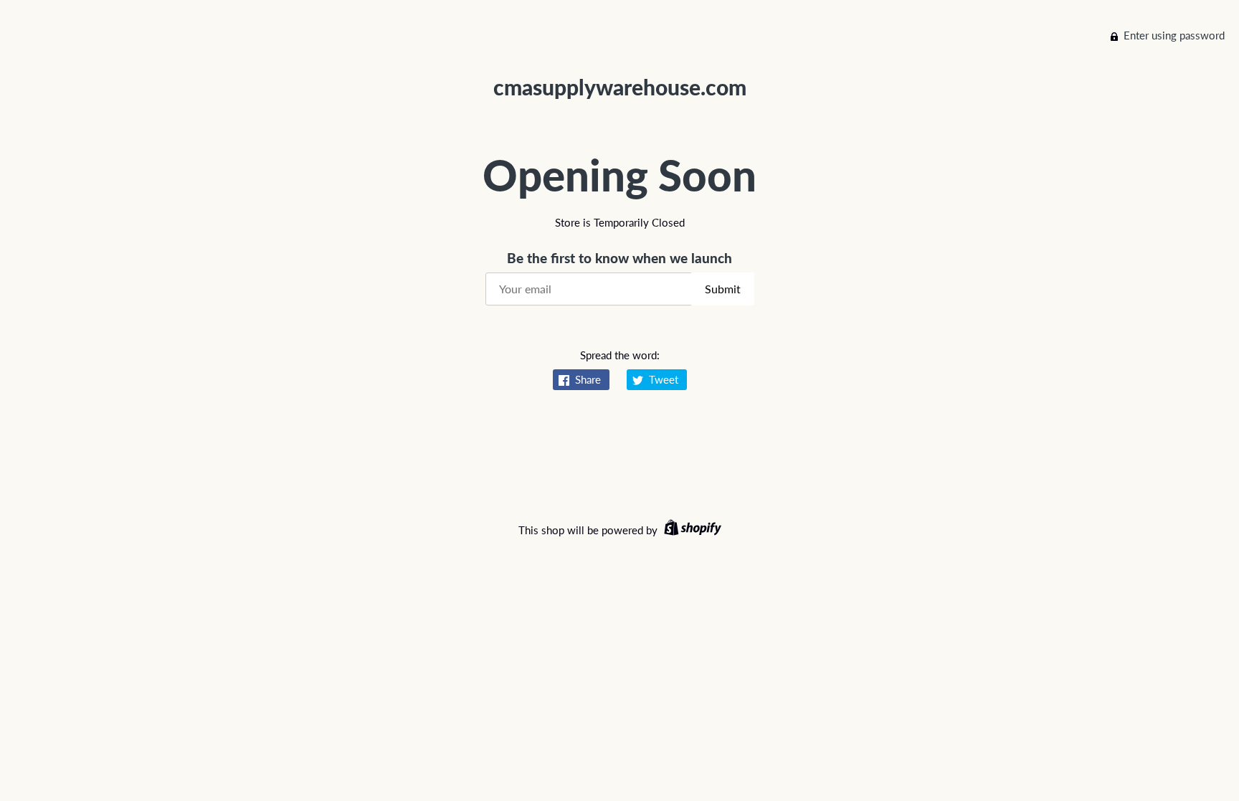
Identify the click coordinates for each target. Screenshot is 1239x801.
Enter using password (1174, 35)
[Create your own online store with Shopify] (690, 529)
